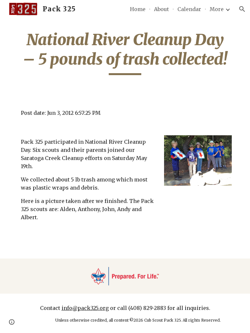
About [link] (161, 9)
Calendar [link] (189, 9)
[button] (242, 9)
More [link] (217, 9)
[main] (124, 52)
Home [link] (138, 9)
